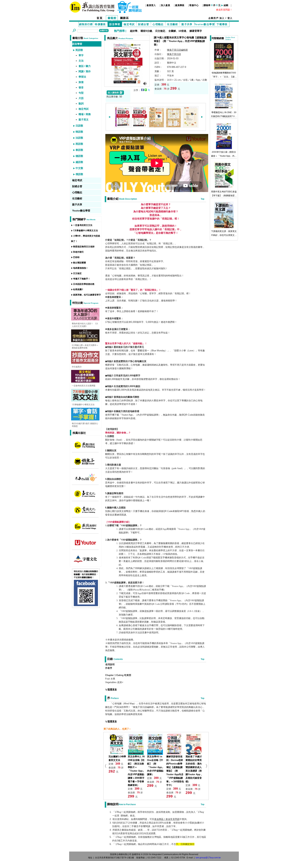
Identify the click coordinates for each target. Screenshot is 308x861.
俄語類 (79, 174)
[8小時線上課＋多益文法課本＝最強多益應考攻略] (85, 341)
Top (202, 199)
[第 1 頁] (122, 126)
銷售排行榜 (86, 24)
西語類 (79, 143)
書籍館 (112, 17)
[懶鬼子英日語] (85, 464)
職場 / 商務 (85, 114)
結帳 (226, 5)
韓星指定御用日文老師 (83, 246)
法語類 (79, 137)
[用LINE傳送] (146, 90)
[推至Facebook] (142, 90)
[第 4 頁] (173, 126)
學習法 (82, 76)
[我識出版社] (85, 448)
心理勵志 (158, 24)
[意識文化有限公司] (85, 513)
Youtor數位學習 (204, 24)
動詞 (81, 103)
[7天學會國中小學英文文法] (85, 400)
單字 (81, 55)
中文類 (79, 168)
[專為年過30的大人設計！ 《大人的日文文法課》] (85, 319)
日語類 (79, 125)
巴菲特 (76, 257)
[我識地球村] (85, 529)
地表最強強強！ (80, 268)
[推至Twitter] (149, 90)
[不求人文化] (85, 481)
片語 (81, 98)
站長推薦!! (78, 289)
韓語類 (79, 131)
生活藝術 (172, 24)
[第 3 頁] (156, 126)
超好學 (133, 30)
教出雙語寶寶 (79, 262)
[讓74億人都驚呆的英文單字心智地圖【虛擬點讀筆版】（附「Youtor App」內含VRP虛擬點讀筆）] (127, 63)
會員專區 (179, 5)
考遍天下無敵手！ (81, 278)
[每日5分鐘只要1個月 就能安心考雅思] (85, 419)
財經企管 (143, 24)
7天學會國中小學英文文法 (85, 230)
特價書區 (100, 24)
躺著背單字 (195, 30)
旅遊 (81, 82)
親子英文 (84, 119)
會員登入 (151, 5)
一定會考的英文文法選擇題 (83, 386)
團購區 (124, 17)
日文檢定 (160, 30)
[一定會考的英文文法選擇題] (85, 381)
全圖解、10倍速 (177, 30)
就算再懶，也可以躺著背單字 (87, 295)
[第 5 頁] (190, 126)
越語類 (79, 162)
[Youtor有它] (85, 545)
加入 (222, 18)
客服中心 (194, 5)
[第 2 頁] (139, 126)
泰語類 (79, 149)
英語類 (79, 50)
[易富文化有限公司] (85, 497)
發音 (81, 87)
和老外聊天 (78, 252)
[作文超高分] (85, 362)
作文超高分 (77, 367)
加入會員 (165, 5)
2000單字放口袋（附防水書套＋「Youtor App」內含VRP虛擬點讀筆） (224, 156)
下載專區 (222, 24)
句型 (81, 92)
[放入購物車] (115, 93)
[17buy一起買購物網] (92, 6)
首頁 (99, 17)
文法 (81, 60)
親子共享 (186, 24)
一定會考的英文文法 (82, 225)
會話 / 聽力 (85, 66)
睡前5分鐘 (146, 30)
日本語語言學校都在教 (83, 284)
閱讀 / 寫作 (85, 71)
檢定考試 (129, 24)
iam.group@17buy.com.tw (208, 857)
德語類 (79, 156)
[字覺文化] (85, 562)
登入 (230, 18)
